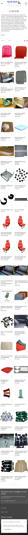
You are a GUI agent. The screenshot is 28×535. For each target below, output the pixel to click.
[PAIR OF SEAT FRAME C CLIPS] (7, 199)
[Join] (26, 500)
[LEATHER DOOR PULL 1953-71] (7, 394)
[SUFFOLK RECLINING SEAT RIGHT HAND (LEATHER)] (7, 222)
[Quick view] (11, 228)
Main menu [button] (4, 508)
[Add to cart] (11, 109)
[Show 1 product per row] (25, 40)
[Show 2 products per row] (27, 40)
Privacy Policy (4, 532)
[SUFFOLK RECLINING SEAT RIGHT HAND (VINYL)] (7, 246)
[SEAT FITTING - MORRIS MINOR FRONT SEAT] (7, 103)
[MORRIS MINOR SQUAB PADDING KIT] (7, 127)
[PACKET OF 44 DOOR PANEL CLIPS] (7, 321)
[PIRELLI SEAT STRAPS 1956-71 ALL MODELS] (7, 175)
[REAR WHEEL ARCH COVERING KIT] (7, 369)
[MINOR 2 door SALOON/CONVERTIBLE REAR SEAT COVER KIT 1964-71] (7, 77)
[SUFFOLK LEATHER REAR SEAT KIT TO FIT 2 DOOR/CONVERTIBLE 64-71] (7, 270)
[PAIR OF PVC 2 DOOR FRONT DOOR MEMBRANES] (7, 345)
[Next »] (18, 484)
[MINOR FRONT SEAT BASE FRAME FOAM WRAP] (7, 151)
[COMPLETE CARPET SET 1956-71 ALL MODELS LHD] (7, 440)
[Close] (25, 521)
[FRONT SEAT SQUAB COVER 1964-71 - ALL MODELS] (7, 52)
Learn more (8, 529)
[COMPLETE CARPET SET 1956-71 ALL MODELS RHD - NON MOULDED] (7, 466)
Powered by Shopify (14, 532)
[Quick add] (11, 58)
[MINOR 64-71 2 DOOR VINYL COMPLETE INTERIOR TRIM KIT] (7, 296)
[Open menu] (3, 3)
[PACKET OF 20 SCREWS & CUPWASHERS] (7, 416)
